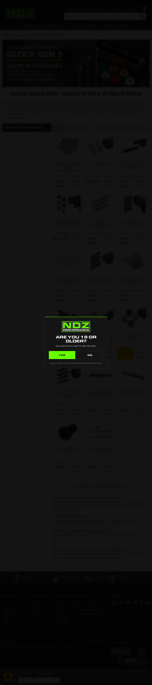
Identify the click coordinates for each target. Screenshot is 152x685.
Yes (62, 355)
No (89, 355)
